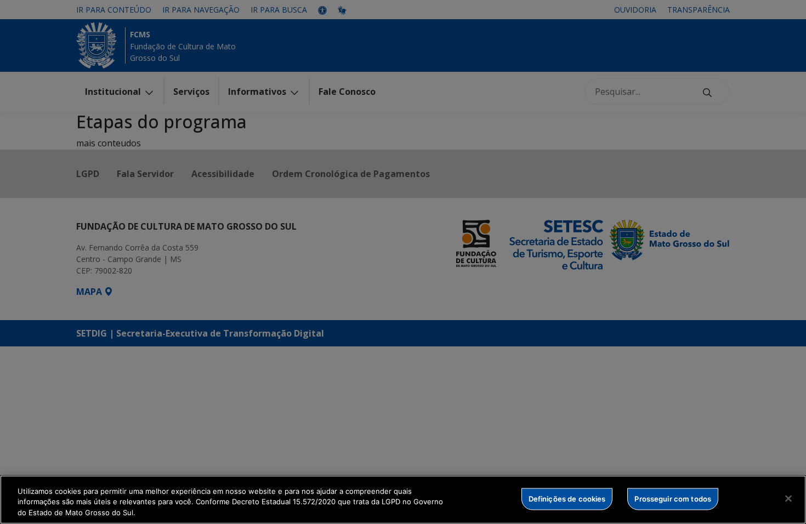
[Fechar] (788, 498)
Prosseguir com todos (672, 498)
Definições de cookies (567, 498)
